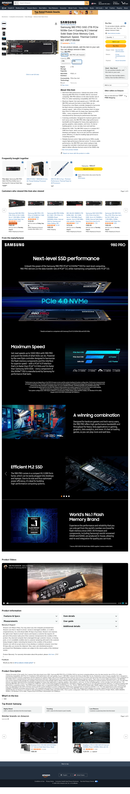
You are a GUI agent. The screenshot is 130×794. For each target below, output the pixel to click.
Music (126, 8)
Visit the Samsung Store (68, 24)
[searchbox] (51, 3)
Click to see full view (32, 74)
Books (92, 8)
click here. (51, 654)
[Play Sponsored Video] (91, 732)
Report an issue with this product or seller (76, 153)
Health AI (11, 8)
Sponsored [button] (4, 719)
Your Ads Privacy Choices (87, 781)
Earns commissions (27, 565)
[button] (4, 8)
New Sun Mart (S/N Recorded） (120, 50)
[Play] (3, 603)
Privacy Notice (50, 781)
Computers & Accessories (16, 17)
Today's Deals (83, 8)
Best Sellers (43, 8)
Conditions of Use (39, 781)
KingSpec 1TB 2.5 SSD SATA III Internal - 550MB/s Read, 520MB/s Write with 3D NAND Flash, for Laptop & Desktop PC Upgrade (96, 746)
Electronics (5, 17)
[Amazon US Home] (46, 776)
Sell (106, 8)
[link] (37, 169)
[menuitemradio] (123, 603)
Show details (81, 178)
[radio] (4, 23)
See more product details (70, 149)
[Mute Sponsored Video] (55, 741)
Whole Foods (72, 8)
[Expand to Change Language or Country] (70, 775)
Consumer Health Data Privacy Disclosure (67, 781)
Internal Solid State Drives (41, 17)
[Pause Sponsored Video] (55, 737)
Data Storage (28, 17)
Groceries (63, 8)
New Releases (53, 8)
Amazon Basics (32, 8)
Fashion (112, 8)
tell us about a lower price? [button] (24, 663)
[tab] (61, 496)
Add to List (108, 85)
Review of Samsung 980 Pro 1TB (19, 568)
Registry (119, 8)
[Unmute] (126, 603)
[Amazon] (7, 3)
